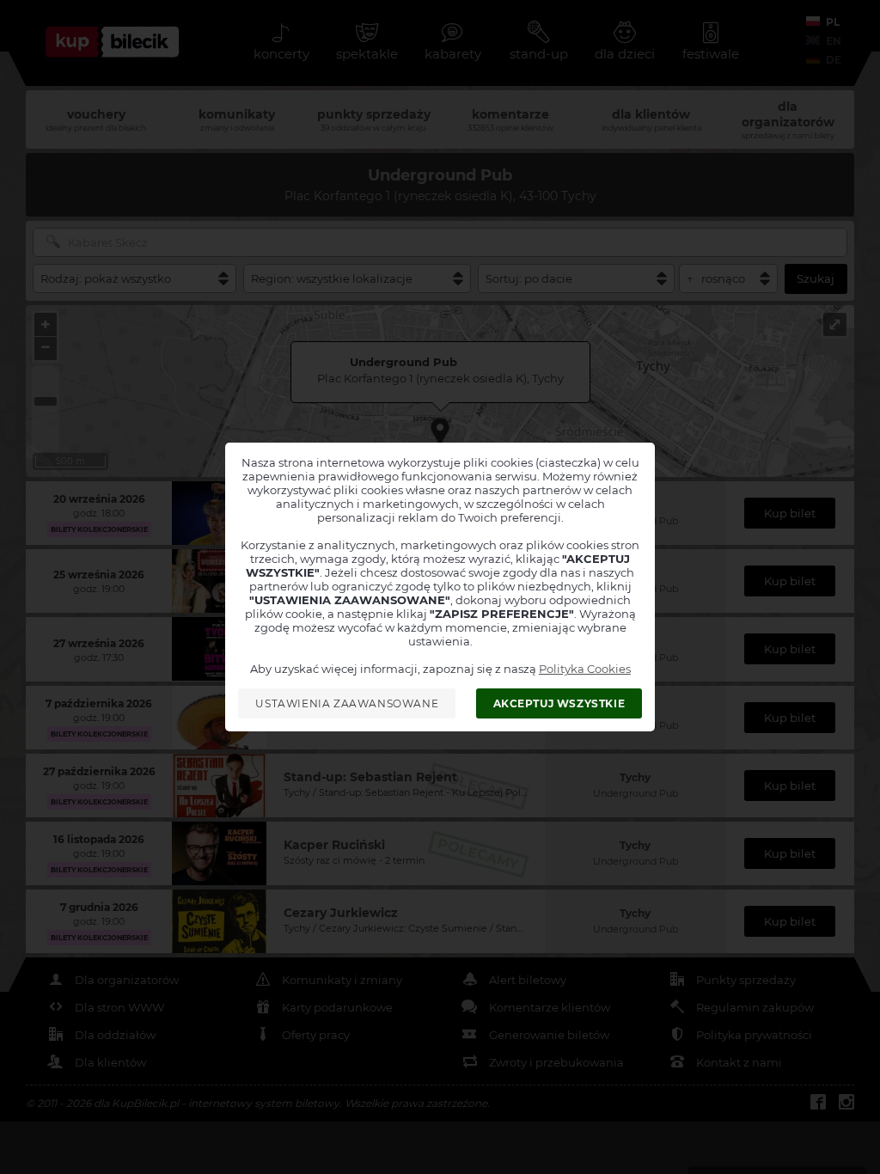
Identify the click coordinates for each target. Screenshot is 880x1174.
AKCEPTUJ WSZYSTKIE (559, 703)
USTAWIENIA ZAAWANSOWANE (346, 703)
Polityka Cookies (585, 669)
